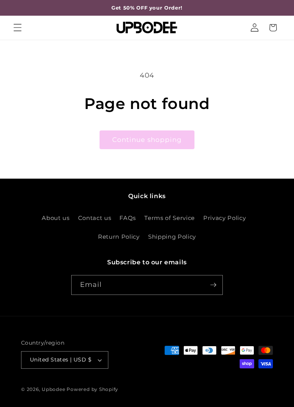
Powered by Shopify (92, 389)
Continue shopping (147, 139)
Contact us (94, 217)
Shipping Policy (172, 236)
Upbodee (53, 389)
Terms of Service (169, 217)
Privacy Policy (224, 217)
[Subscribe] (213, 285)
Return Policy (119, 236)
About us (55, 217)
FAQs (127, 217)
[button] (17, 27)
